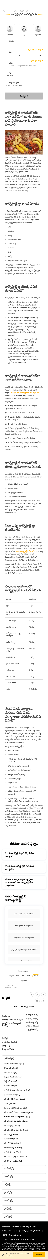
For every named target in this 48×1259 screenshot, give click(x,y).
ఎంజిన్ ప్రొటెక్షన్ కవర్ (10, 1103)
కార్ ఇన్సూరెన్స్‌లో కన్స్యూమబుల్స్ (15, 1099)
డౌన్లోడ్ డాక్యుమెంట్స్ (33, 1026)
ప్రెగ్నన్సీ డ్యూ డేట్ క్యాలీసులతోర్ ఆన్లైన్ (24, 949)
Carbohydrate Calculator (24, 914)
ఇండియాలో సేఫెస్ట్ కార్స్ (11, 1139)
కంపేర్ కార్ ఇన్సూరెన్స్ (11, 1086)
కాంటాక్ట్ (23, 1007)
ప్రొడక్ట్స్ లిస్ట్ (6, 1046)
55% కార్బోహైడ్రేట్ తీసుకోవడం (26, 551)
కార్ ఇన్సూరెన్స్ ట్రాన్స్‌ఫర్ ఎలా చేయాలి (16, 1130)
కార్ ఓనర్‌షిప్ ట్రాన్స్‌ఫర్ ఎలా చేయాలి (15, 1156)
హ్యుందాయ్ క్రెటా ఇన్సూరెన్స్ (13, 1077)
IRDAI (4, 1235)
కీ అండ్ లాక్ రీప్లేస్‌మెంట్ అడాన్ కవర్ (15, 1108)
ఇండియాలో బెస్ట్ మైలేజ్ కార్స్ (13, 1148)
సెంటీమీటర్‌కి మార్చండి (36, 50)
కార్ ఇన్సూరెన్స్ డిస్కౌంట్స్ (12, 1125)
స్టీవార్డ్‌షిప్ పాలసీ (15, 1235)
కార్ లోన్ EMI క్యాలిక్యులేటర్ (13, 1161)
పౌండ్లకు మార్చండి (38, 61)
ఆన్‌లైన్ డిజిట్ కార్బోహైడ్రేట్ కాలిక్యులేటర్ (25, 393)
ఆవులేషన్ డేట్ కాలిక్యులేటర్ (24, 937)
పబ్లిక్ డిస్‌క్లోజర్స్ (7, 1231)
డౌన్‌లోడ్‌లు (6, 1226)
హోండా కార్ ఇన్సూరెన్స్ (11, 1068)
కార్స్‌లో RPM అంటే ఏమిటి (12, 1143)
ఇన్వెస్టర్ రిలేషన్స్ (32, 1029)
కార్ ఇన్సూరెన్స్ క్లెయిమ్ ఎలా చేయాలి (16, 1121)
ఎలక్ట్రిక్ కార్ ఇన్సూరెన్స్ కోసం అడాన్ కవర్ (17, 1090)
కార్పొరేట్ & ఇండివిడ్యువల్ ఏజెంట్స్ (11, 1024)
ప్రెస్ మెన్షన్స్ (6, 1016)
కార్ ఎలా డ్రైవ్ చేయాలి (11, 1134)
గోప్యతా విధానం (35, 1231)
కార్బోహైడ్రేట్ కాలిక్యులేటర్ (24, 926)
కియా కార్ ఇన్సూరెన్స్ (10, 1072)
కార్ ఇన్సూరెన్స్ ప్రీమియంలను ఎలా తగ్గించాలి (18, 1112)
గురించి (16, 1007)
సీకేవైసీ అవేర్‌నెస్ (8, 1049)
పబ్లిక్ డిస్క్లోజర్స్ (32, 1022)
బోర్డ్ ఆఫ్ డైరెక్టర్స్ (32, 1019)
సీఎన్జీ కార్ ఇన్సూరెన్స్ (10, 1081)
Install (39, 1255)
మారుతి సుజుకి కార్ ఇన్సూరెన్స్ (14, 1063)
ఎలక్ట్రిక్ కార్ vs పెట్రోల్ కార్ (12, 1152)
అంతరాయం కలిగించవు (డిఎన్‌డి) (24, 1226)
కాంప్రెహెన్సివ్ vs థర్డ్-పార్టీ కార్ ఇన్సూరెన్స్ (17, 1117)
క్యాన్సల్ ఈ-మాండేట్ (9, 1042)
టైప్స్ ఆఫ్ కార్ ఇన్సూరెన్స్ (12, 1095)
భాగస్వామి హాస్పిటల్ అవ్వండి (12, 1020)
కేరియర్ (31, 1007)
